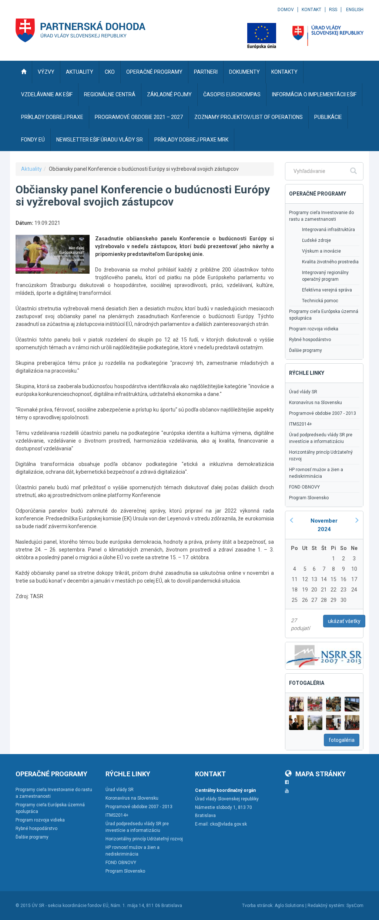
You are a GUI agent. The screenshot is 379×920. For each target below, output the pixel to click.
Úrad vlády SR (303, 391)
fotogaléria (342, 740)
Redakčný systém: (326, 905)
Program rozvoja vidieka (313, 328)
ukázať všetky (344, 621)
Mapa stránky (320, 774)
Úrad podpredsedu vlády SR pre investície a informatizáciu (320, 438)
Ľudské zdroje (316, 240)
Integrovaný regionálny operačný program (325, 276)
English (354, 9)
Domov (286, 9)
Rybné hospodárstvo (310, 339)
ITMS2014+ (300, 424)
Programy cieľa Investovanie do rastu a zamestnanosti (321, 216)
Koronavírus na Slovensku (315, 402)
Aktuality (31, 169)
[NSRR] (324, 655)
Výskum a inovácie (321, 251)
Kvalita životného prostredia (330, 261)
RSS (333, 9)
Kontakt (311, 9)
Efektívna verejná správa (327, 290)
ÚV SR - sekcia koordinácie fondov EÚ (70, 905)
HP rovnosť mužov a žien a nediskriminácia (316, 473)
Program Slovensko (309, 497)
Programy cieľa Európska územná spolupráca (323, 315)
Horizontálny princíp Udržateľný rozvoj (321, 455)
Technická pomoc (320, 300)
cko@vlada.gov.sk (228, 824)
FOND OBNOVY (304, 487)
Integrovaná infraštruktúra (328, 229)
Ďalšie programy (305, 350)
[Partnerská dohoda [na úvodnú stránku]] (81, 30)
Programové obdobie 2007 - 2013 (322, 413)
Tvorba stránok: (258, 905)
